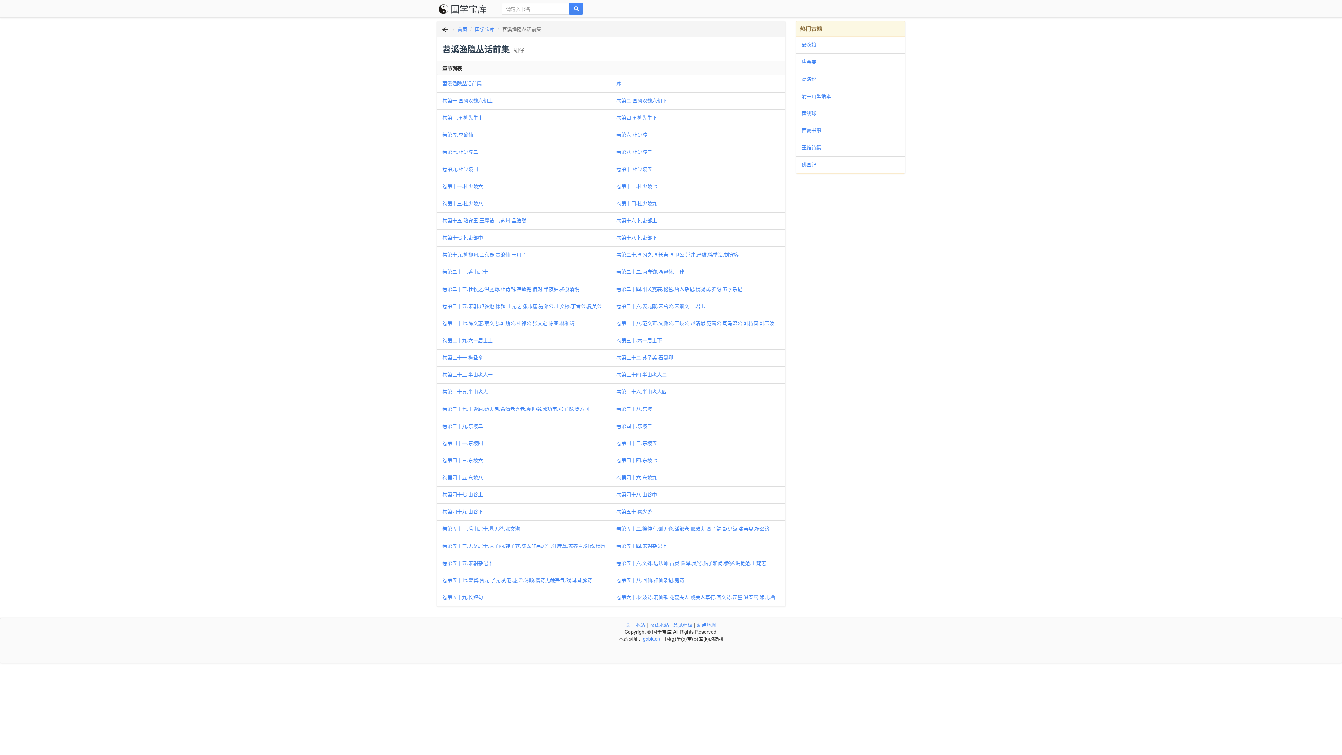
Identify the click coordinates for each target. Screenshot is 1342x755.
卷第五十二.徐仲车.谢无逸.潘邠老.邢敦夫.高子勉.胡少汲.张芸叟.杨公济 (693, 528)
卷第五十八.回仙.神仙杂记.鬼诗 (650, 579)
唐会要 (809, 61)
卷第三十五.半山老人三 (467, 391)
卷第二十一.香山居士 (465, 271)
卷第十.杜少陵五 (634, 168)
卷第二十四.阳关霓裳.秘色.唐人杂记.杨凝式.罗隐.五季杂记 (679, 288)
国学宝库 (468, 8)
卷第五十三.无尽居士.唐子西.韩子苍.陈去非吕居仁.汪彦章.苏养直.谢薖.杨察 (523, 545)
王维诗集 (811, 147)
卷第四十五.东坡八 (462, 477)
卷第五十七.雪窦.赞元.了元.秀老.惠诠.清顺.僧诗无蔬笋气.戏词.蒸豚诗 (517, 579)
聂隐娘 (809, 44)
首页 (462, 29)
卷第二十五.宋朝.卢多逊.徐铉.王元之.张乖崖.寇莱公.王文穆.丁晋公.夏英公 (522, 305)
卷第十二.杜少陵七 (636, 185)
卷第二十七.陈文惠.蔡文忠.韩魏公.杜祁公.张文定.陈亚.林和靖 (508, 322)
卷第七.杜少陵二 (460, 151)
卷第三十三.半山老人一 (467, 374)
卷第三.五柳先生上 (462, 117)
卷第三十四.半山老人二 (641, 374)
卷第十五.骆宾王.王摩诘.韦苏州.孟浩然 (484, 220)
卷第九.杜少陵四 (460, 168)
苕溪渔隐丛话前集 (462, 83)
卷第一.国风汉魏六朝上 (467, 100)
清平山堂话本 (816, 95)
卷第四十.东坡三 (634, 425)
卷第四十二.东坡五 (636, 442)
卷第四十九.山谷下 (462, 511)
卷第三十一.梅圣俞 (462, 357)
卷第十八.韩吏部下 (636, 237)
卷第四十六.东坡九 (636, 477)
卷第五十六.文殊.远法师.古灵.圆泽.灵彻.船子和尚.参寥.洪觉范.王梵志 (691, 562)
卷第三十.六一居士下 (639, 340)
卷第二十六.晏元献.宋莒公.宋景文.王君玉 (660, 305)
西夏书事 (811, 130)
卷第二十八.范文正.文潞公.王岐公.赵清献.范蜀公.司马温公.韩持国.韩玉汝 (695, 322)
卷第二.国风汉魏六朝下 (641, 100)
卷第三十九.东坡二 (462, 425)
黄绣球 (809, 112)
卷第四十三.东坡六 (462, 459)
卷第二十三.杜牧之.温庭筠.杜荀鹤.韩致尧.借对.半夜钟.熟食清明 (510, 288)
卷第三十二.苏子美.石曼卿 (644, 357)
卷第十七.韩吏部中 (462, 237)
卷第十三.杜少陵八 (462, 203)
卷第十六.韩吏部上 (636, 220)
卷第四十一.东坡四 (462, 442)
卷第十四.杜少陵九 (636, 203)
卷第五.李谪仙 (457, 134)
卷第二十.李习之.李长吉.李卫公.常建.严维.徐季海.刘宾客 (677, 254)
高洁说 (809, 78)
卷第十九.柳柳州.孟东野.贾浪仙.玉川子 (484, 254)
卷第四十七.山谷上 (462, 494)
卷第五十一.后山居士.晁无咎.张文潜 (481, 528)
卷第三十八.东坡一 (636, 408)
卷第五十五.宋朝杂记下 (467, 562)
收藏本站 (659, 624)
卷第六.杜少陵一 (634, 134)
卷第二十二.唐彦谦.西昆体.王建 (650, 271)
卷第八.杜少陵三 (634, 151)
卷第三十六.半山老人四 (641, 391)
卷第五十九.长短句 (462, 597)
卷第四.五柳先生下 (636, 117)
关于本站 (635, 624)
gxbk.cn (651, 638)
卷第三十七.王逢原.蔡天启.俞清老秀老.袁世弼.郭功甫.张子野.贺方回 (515, 408)
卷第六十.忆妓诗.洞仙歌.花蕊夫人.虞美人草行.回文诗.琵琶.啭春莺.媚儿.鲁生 (696, 597)
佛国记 (809, 164)
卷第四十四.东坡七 (636, 459)
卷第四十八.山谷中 (636, 494)
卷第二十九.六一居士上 (467, 340)
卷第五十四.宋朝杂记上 (641, 545)
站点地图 (706, 624)
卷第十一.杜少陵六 (462, 185)
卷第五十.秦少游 (634, 511)
